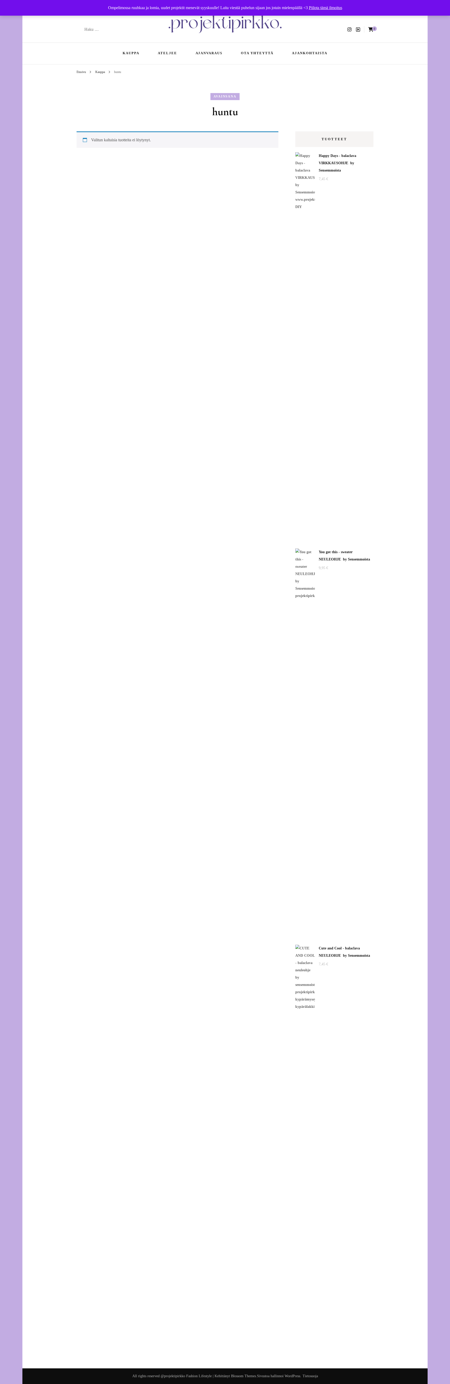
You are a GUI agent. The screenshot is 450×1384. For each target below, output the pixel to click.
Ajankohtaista (309, 53)
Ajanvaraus (209, 53)
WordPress (292, 1376)
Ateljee (167, 53)
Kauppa (131, 53)
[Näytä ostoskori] (370, 29)
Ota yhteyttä (257, 53)
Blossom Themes (243, 1376)
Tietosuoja (310, 1376)
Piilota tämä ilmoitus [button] (325, 7)
